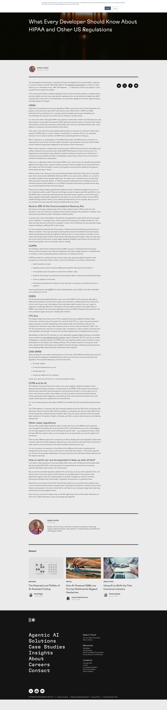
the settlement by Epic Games (54, 337)
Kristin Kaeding (114, 594)
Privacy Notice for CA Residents (93, 654)
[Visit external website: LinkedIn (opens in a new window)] (31, 691)
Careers (39, 664)
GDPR (50, 289)
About (36, 658)
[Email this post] (136, 86)
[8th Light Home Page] (32, 620)
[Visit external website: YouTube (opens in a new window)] (36, 691)
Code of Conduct (62, 697)
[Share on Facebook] (130, 86)
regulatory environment (76, 85)
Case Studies (47, 646)
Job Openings (87, 650)
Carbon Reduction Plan (110, 697)
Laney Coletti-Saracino (80, 597)
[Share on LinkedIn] (119, 86)
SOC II (31, 165)
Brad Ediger (38, 594)
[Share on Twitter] (124, 86)
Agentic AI (44, 635)
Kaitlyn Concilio (42, 68)
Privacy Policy (96, 697)
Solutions (42, 641)
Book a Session (88, 640)
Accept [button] (107, 8)
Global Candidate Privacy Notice (93, 652)
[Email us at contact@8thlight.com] (42, 691)
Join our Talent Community (91, 638)
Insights (41, 652)
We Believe (86, 648)
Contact (39, 670)
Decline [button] (115, 8)
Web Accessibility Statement (80, 697)
